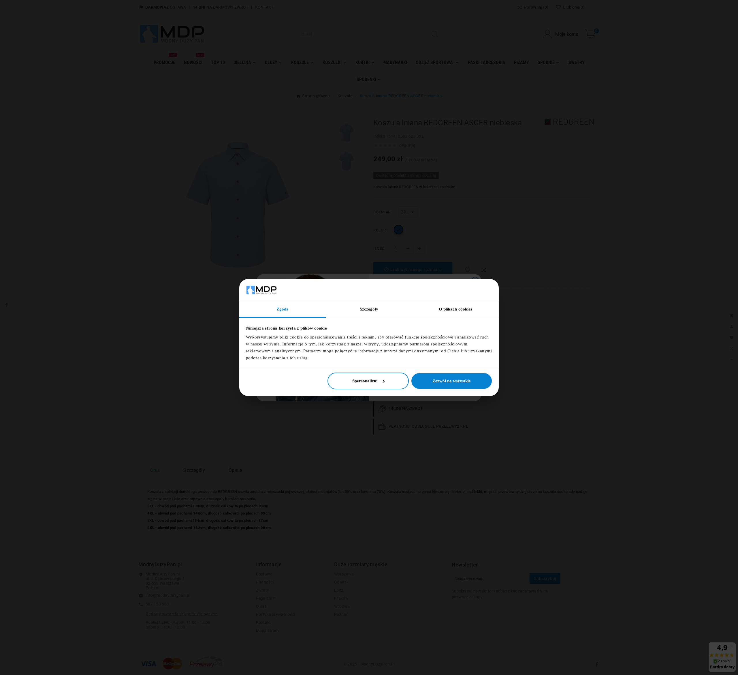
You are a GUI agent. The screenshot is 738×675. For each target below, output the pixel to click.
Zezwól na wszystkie (451, 381)
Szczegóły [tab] (369, 309)
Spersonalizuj (365, 381)
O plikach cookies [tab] (455, 309)
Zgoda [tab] (282, 309)
